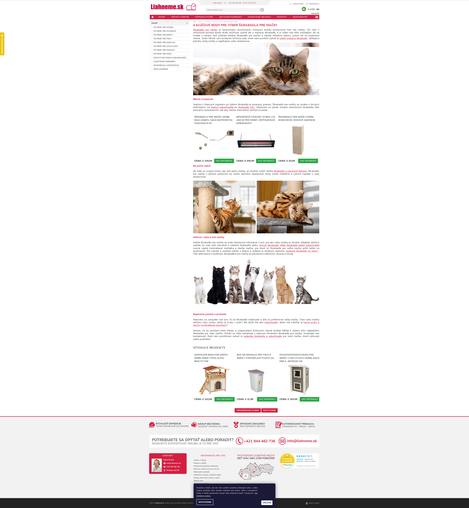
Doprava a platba (204, 17)
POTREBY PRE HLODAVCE (165, 31)
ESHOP (162, 17)
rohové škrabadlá (269, 245)
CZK (313, 14)
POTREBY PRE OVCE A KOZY (166, 46)
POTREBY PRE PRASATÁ (164, 50)
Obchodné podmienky (230, 17)
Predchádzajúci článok (248, 410)
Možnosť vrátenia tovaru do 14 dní (206, 469)
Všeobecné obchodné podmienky (206, 466)
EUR (317, 13)
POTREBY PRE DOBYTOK (164, 42)
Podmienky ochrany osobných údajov (208, 475)
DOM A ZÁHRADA (161, 69)
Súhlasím (267, 503)
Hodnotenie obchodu (259, 17)
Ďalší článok (269, 410)
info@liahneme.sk (173, 463)
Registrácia (314, 4)
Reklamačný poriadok (202, 472)
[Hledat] (262, 10)
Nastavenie (205, 502)
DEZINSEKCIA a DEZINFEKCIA (166, 65)
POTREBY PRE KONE (162, 54)
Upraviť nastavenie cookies (191, 503)
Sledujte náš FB (172, 470)
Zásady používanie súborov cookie (207, 478)
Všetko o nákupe (180, 17)
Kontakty (282, 17)
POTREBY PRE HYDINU (163, 27)
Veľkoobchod (300, 17)
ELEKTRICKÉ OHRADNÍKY (164, 61)
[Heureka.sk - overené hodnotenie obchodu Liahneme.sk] (299, 460)
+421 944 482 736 (173, 467)
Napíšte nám (198, 481)
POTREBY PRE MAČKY (163, 35)
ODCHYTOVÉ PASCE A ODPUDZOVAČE (170, 58)
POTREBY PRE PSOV (162, 39)
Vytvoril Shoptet (313, 503)
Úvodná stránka (153, 16)
